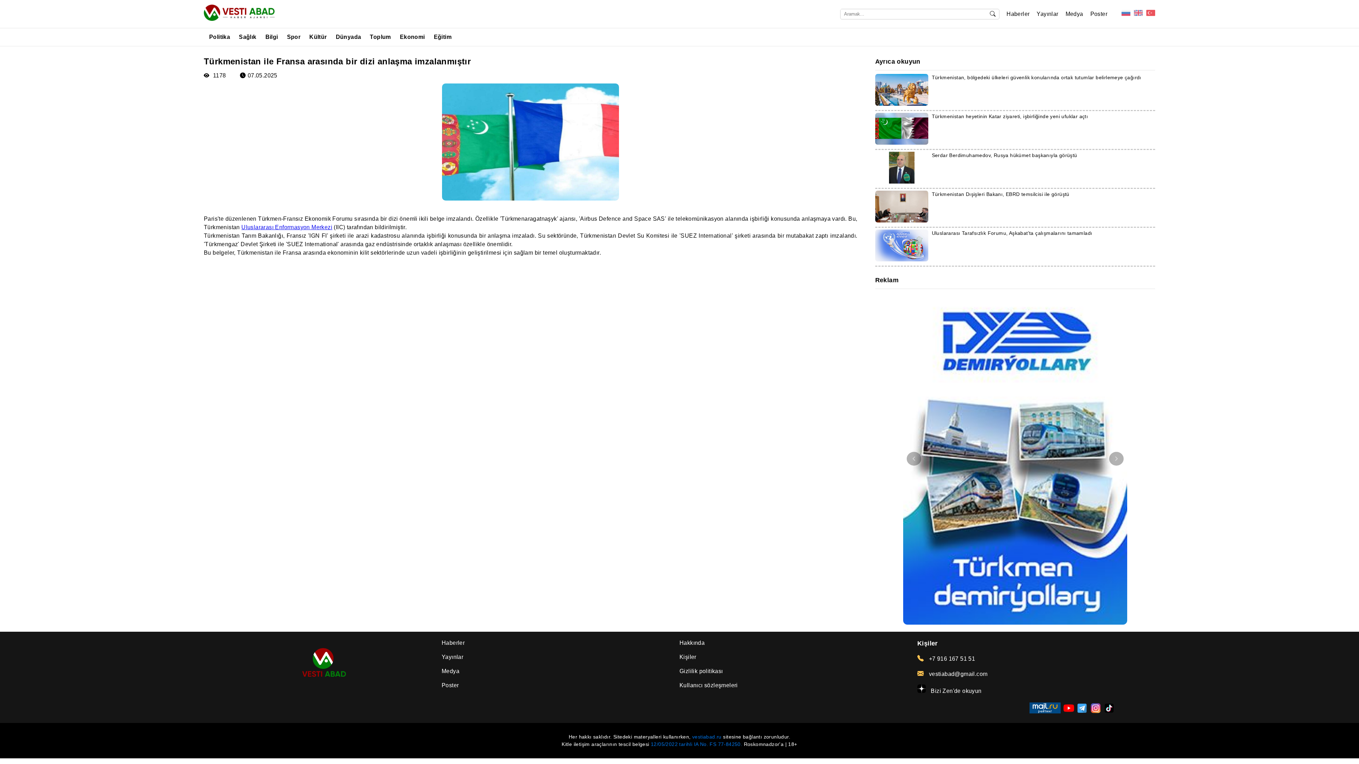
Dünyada (348, 37)
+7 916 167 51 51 (951, 659)
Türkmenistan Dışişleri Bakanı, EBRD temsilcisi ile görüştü (1001, 194)
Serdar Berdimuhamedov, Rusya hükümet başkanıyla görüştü (1004, 155)
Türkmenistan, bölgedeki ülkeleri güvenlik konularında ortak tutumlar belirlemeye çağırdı (1036, 77)
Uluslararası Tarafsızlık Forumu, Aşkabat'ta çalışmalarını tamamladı (1012, 233)
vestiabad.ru (707, 737)
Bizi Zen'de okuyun (955, 691)
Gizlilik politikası (701, 671)
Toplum (380, 37)
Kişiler (688, 657)
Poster (1098, 14)
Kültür (318, 37)
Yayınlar (1047, 14)
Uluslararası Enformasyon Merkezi (286, 227)
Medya (1074, 14)
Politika (219, 37)
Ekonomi (412, 37)
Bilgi (271, 37)
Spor (294, 37)
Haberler (1018, 14)
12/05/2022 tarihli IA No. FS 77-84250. (696, 744)
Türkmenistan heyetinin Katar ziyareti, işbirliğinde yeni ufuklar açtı (1010, 116)
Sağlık (247, 37)
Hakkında (692, 643)
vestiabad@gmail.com (957, 674)
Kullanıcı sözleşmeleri (709, 685)
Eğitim (443, 37)
